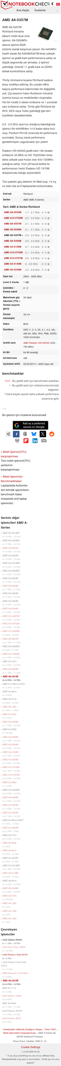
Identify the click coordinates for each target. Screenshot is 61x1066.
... (57, 10)
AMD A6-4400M (10, 812)
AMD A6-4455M (10, 736)
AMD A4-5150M (12, 246)
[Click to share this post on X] (43, 434)
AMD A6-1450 (9, 706)
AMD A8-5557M (12, 223)
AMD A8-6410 (9, 850)
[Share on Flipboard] (26, 440)
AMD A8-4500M (10, 608)
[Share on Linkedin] (35, 440)
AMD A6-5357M (10, 676)
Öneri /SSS (50, 1029)
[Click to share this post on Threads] (25, 434)
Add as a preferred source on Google (34, 425)
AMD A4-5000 (9, 714)
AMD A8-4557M (10, 547)
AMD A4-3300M (10, 804)
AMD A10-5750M (13, 217)
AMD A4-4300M (10, 827)
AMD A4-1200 (9, 918)
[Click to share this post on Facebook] (16, 434)
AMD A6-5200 (9, 842)
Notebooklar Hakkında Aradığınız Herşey (23, 1029)
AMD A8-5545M (12, 212)
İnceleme (40, 10)
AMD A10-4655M (11, 631)
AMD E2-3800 (9, 782)
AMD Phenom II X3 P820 (15, 973)
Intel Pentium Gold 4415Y (15, 954)
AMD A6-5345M (12, 269)
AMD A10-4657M (11, 616)
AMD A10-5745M (13, 252)
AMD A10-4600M (11, 653)
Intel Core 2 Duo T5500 (14, 947)
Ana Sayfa (22, 10)
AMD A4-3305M (10, 721)
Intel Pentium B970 (11, 1018)
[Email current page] (43, 441)
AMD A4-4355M (10, 759)
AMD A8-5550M (12, 229)
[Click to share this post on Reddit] (51, 434)
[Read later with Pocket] (17, 440)
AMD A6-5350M (12, 240)
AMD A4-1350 (9, 910)
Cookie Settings (30, 1047)
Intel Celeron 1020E (12, 995)
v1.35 (4, 408)
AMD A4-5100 (9, 895)
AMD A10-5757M (13, 258)
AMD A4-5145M (12, 263)
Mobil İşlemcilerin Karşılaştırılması (19, 1032)
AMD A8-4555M (10, 797)
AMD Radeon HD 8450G (36, 342)
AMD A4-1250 (9, 903)
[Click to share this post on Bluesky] (34, 434)
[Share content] (8, 434)
